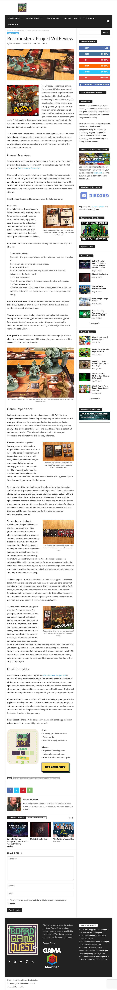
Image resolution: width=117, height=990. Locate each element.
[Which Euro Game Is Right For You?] (84, 352)
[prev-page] (69, 817)
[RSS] (22, 962)
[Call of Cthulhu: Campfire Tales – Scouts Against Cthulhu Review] (17, 829)
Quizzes (67, 18)
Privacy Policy (49, 943)
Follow (104, 54)
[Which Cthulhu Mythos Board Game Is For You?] (84, 377)
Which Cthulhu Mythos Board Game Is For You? (100, 376)
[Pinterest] (23, 790)
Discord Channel (97, 207)
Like (106, 48)
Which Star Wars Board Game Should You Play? (100, 363)
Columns (88, 18)
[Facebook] (10, 790)
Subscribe (104, 78)
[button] (108, 21)
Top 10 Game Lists (33, 18)
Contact (12, 24)
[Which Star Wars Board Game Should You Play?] (84, 364)
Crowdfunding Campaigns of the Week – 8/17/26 (99, 313)
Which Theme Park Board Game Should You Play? (100, 388)
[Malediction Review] (40, 829)
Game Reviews (14, 18)
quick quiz (97, 173)
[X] (16, 790)
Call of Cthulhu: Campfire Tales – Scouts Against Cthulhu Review (17, 842)
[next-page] (72, 817)
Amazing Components (22, 778)
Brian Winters (14, 43)
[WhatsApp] (30, 790)
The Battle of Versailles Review (63, 840)
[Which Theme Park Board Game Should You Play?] (84, 389)
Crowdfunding (52, 18)
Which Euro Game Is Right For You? (100, 350)
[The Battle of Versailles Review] (63, 829)
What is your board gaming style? (100, 338)
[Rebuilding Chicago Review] (84, 302)
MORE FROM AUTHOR (36, 818)
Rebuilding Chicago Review (100, 299)
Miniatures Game (53, 778)
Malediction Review (39, 839)
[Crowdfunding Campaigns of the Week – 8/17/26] (84, 314)
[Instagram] (16, 962)
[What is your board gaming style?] (84, 340)
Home (9, 30)
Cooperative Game (38, 778)
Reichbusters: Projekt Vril (29, 168)
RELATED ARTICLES (16, 818)
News (76, 18)
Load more (94, 323)
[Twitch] (27, 962)
